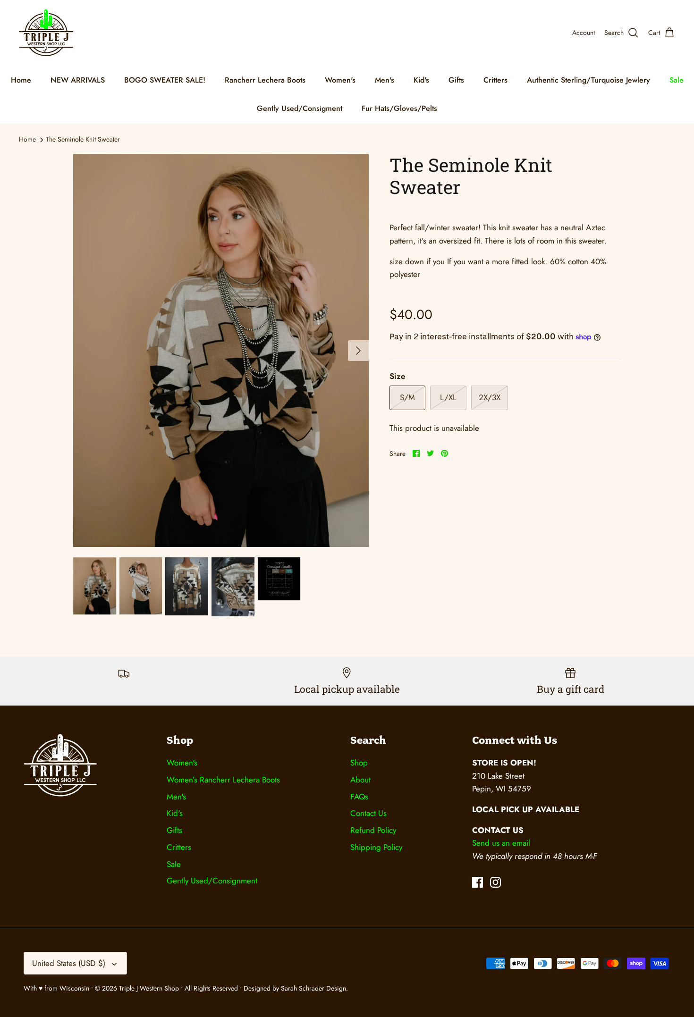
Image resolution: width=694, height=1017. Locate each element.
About (360, 779)
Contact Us (368, 813)
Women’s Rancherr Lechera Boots (223, 779)
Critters (495, 80)
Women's (340, 80)
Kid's (421, 80)
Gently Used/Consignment (212, 880)
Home (21, 80)
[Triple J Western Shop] (46, 32)
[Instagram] (495, 882)
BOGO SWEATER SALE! (164, 80)
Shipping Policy (376, 847)
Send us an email (501, 843)
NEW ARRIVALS (78, 80)
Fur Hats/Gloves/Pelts (399, 108)
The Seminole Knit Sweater (83, 139)
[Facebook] (477, 882)
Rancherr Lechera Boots (265, 80)
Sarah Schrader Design (313, 988)
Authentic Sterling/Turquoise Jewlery (588, 80)
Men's (384, 80)
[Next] (358, 350)
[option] (221, 350)
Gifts (456, 80)
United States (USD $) (68, 963)
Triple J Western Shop (150, 988)
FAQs (359, 796)
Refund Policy (373, 830)
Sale (676, 80)
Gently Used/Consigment (299, 108)
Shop (359, 762)
